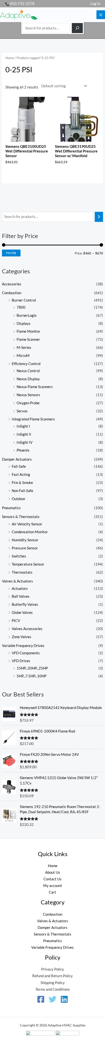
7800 (21, 307)
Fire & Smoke (22, 483)
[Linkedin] (64, 999)
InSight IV (24, 442)
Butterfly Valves (25, 604)
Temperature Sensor (28, 564)
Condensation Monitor (30, 532)
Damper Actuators (17, 459)
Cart (52, 892)
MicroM (23, 356)
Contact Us (52, 879)
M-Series (24, 347)
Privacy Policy (52, 969)
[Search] (77, 28)
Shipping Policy (53, 983)
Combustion (11, 293)
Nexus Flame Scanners (35, 387)
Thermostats (22, 572)
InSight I (23, 426)
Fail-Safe (19, 466)
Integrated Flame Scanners (33, 419)
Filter (11, 252)
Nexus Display (28, 379)
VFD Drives (21, 661)
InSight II (24, 434)
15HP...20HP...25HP (32, 668)
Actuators (20, 588)
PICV (16, 621)
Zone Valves (21, 637)
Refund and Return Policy (52, 976)
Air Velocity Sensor (27, 524)
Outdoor (18, 499)
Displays (24, 323)
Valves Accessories (27, 629)
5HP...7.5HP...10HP (31, 676)
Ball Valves (21, 596)
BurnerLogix (27, 315)
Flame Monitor (28, 331)
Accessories (11, 284)
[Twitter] (52, 999)
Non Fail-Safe (22, 491)
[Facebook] (41, 999)
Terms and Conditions (52, 989)
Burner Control (24, 300)
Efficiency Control (26, 364)
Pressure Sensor (25, 548)
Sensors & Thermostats (21, 517)
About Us (52, 872)
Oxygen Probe (28, 403)
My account (52, 886)
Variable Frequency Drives (23, 646)
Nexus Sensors (28, 395)
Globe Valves (22, 612)
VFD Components (26, 653)
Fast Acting (21, 474)
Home (9, 58)
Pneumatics (11, 508)
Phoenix (23, 450)
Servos (22, 411)
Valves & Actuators (17, 581)
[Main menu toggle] (100, 14)
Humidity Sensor (25, 540)
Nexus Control (28, 371)
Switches (19, 556)
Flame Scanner (28, 339)
